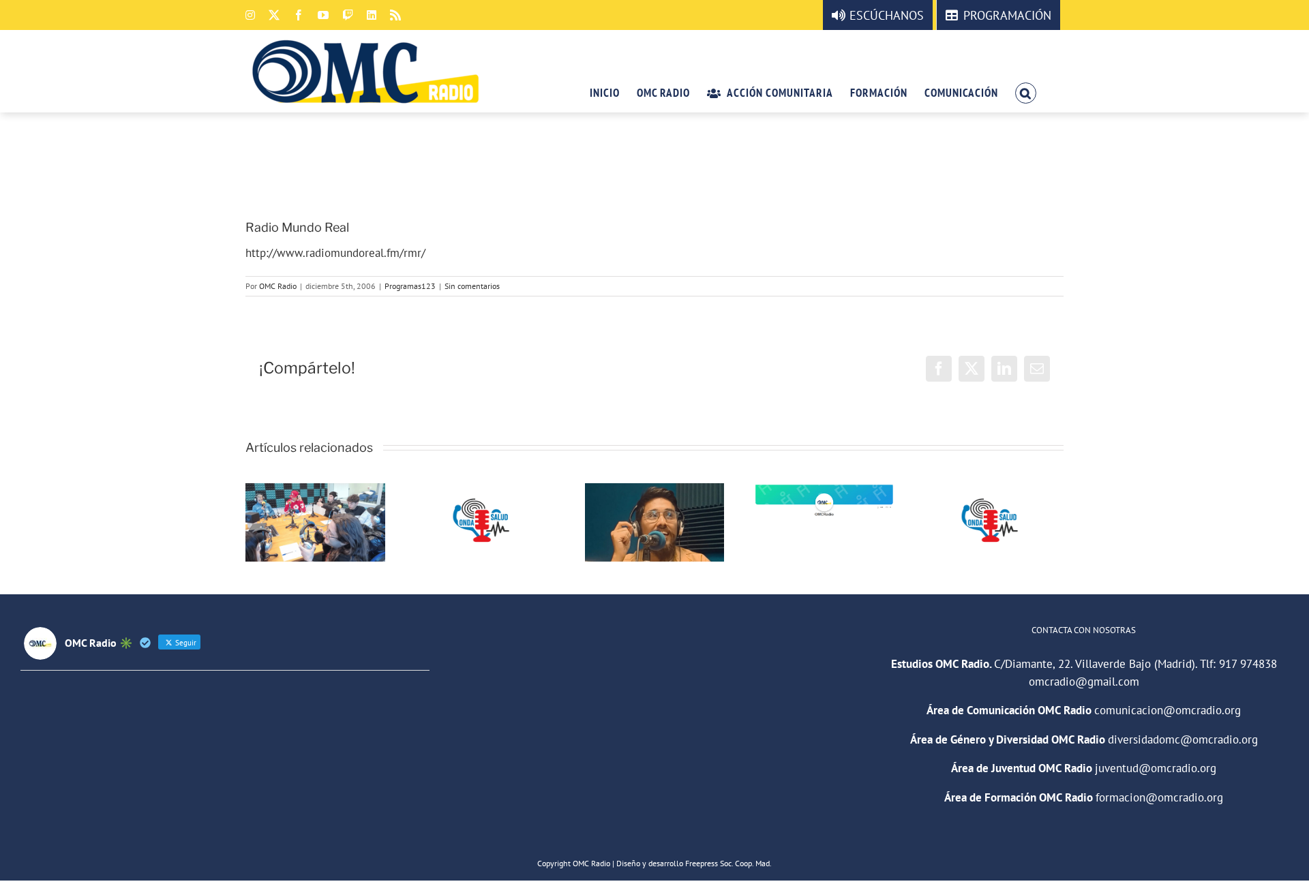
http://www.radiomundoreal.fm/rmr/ (335, 252)
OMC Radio (278, 286)
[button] (1025, 92)
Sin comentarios (472, 286)
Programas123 (410, 286)
